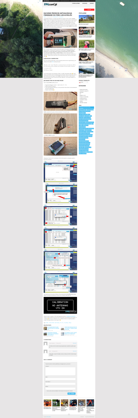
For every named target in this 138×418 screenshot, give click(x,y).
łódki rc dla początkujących (83, 150)
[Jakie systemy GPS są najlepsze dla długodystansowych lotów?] (56, 402)
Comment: (47, 366)
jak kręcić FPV (81, 130)
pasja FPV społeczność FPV (83, 136)
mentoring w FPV (90, 131)
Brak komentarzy (46, 330)
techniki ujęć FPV (88, 147)
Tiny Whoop (66, 322)
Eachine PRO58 (51, 322)
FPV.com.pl (49, 416)
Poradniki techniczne (83, 98)
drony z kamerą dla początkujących (85, 119)
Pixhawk (90, 136)
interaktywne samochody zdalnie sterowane (86, 128)
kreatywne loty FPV (88, 130)
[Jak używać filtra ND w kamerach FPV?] (47, 402)
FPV (60, 322)
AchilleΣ (47, 322)
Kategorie (84, 3)
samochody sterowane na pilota (84, 144)
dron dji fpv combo (87, 117)
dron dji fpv (81, 117)
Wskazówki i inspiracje (83, 102)
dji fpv (89, 114)
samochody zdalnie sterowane (84, 145)
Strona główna (76, 3)
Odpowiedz (74, 343)
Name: (46, 376)
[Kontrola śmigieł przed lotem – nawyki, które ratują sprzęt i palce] (81, 402)
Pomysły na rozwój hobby (84, 96)
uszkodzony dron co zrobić (83, 148)
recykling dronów (82, 139)
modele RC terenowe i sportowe (84, 133)
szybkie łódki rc (81, 147)
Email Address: (48, 381)
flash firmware (57, 322)
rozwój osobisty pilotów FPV (84, 141)
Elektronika (81, 92)
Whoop (70, 322)
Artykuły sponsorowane (83, 89)
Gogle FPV (86, 125)
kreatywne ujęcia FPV (82, 131)
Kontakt (92, 3)
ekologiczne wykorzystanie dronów (85, 123)
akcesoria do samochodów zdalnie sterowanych (84, 108)
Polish (81, 82)
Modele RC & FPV (83, 95)
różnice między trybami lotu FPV (84, 142)
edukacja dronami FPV (90, 122)
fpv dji (83, 125)
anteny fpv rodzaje (90, 109)
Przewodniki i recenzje (83, 99)
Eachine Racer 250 (82, 122)
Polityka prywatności (89, 416)
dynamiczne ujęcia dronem (83, 120)
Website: (46, 386)
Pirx (62, 322)
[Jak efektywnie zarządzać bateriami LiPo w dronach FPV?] (64, 402)
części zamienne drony (83, 114)
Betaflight (80, 112)
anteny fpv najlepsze (82, 109)
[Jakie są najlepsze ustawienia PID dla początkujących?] (73, 402)
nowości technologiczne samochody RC (85, 134)
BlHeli (84, 112)
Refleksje (81, 101)
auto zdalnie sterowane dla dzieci (84, 111)
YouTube (89, 9)
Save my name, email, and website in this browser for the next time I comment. (60, 390)
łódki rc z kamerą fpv (82, 153)
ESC (92, 123)
